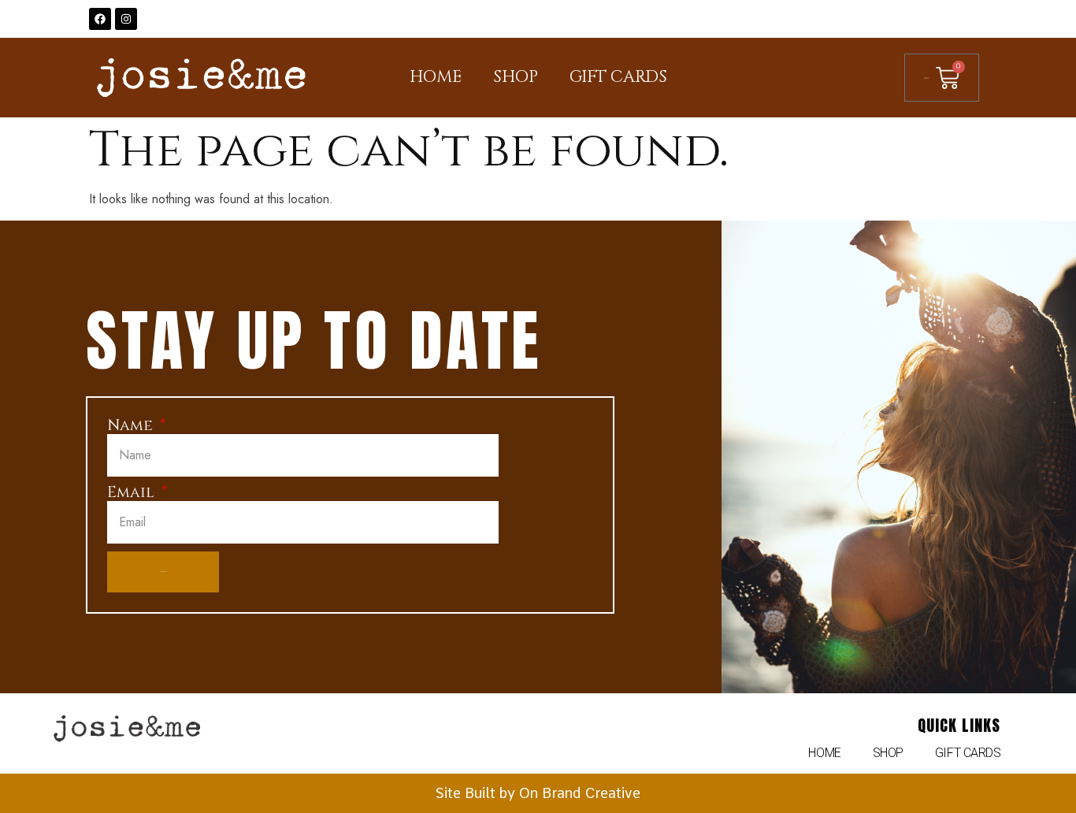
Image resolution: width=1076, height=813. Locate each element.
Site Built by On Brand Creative (538, 793)
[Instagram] (126, 19)
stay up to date (314, 340)
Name (132, 426)
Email (132, 492)
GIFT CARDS (618, 77)
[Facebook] (100, 19)
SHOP (515, 77)
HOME (436, 77)
